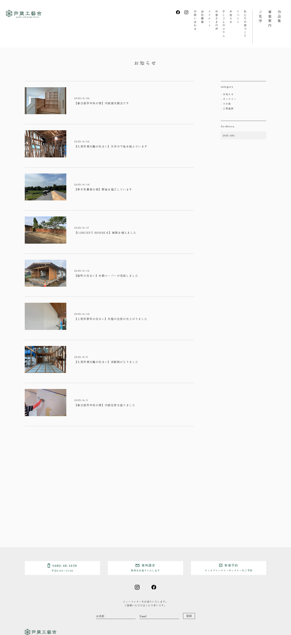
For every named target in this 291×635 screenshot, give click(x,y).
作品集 (279, 16)
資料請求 (145, 567)
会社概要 (202, 17)
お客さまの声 (216, 20)
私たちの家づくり (245, 24)
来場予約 (228, 567)
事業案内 (270, 19)
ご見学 (260, 16)
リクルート (209, 18)
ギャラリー (229, 99)
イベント (238, 17)
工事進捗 (228, 108)
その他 (227, 103)
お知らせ (230, 17)
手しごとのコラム (223, 24)
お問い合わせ (195, 20)
